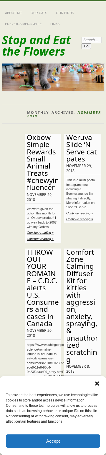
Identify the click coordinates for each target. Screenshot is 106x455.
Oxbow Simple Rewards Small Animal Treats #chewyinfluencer (43, 162)
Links (54, 24)
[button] (97, 383)
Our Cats (39, 13)
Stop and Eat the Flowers (36, 45)
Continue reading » (40, 232)
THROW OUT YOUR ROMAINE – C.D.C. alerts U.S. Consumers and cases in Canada (43, 287)
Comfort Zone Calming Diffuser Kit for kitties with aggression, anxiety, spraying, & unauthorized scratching (82, 305)
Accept (53, 441)
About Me (13, 13)
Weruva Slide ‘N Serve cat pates (81, 148)
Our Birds (65, 13)
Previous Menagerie (23, 24)
